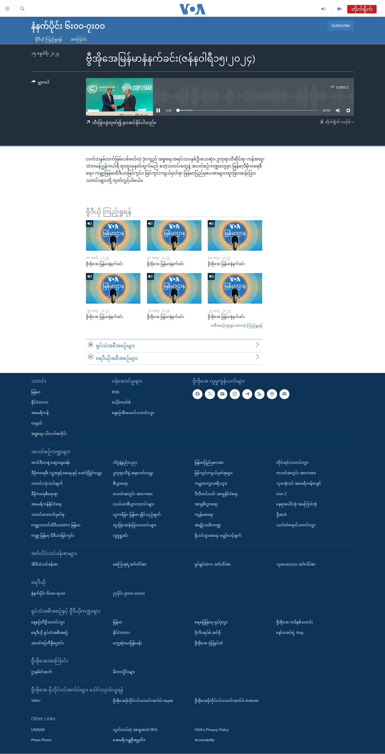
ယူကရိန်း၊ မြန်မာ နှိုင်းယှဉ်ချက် (137, 515)
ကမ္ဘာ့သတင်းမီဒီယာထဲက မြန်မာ (55, 525)
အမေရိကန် (40, 413)
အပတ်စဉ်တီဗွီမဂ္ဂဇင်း (47, 643)
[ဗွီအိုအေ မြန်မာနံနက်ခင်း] (113, 235)
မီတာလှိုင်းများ (124, 672)
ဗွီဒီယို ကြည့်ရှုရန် (48, 39)
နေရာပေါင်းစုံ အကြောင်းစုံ (296, 504)
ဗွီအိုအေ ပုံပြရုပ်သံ (209, 643)
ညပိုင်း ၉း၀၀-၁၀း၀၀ (129, 593)
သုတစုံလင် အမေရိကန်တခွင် (298, 483)
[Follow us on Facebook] (197, 394)
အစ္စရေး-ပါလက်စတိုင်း (49, 434)
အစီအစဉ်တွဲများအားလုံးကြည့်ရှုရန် (236, 325)
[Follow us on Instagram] (235, 394)
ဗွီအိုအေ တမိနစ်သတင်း (294, 622)
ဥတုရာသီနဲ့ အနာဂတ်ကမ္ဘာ (133, 473)
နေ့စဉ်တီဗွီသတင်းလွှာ (48, 622)
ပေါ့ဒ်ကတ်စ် (121, 402)
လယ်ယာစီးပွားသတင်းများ (133, 504)
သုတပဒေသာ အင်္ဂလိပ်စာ (295, 564)
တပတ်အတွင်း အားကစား (133, 494)
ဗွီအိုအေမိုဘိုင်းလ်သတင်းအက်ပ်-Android (226, 701)
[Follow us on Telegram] (247, 394)
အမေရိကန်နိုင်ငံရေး (46, 504)
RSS (115, 392)
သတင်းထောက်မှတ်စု (47, 515)
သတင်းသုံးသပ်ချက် (47, 483)
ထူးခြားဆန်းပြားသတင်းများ (134, 525)
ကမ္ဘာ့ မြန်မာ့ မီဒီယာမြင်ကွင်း (52, 535)
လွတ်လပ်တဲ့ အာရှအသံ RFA (135, 730)
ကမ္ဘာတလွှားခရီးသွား (211, 483)
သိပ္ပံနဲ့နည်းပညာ (125, 463)
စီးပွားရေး (120, 483)
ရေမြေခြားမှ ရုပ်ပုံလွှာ (211, 622)
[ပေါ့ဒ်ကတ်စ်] (272, 394)
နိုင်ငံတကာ (39, 402)
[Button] (40, 83)
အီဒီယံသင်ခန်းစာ (44, 564)
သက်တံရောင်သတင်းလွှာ (296, 525)
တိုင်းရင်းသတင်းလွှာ (292, 463)
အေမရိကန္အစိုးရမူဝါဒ (129, 740)
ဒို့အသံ (281, 515)
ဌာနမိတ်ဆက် (41, 672)
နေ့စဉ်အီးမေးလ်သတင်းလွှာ (133, 413)
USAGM (38, 730)
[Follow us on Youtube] (222, 394)
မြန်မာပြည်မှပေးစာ (209, 463)
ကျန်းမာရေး (204, 515)
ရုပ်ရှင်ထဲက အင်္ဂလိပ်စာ (213, 564)
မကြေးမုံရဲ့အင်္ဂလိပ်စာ (129, 564)
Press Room (41, 740)
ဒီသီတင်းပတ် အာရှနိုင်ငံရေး (216, 494)
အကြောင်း (78, 39)
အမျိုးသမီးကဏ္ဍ (208, 525)
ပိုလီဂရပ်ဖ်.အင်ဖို (208, 632)
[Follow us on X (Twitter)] (210, 394)
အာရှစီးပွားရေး (206, 504)
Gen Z (281, 494)
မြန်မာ (35, 392)
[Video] (339, 9)
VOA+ (36, 701)
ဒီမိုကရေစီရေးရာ (44, 494)
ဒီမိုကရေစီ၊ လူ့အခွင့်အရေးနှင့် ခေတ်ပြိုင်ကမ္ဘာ (66, 473)
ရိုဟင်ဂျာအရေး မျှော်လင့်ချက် (218, 535)
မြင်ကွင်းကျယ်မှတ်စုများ (214, 473)
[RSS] (260, 394)
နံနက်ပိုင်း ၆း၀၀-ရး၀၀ (48, 593)
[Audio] (324, 9)
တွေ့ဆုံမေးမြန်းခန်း (127, 643)
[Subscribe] (284, 394)
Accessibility (204, 740)
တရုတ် (36, 423)
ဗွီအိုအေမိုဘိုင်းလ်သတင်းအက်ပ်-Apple (143, 701)
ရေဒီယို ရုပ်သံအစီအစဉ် (49, 632)
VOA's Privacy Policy (212, 730)
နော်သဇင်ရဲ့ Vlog (289, 632)
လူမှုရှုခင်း (120, 535)
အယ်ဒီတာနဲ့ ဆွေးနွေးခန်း (50, 463)
